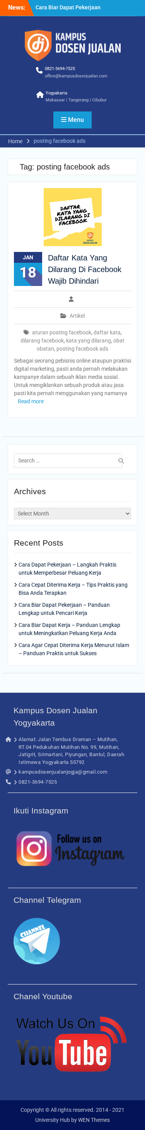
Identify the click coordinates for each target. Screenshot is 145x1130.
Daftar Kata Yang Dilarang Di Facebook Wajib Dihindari (84, 269)
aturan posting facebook (61, 332)
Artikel (77, 316)
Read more (31, 401)
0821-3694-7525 (60, 68)
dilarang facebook (42, 340)
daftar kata (107, 332)
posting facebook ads (82, 349)
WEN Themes (94, 1120)
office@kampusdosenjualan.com (76, 76)
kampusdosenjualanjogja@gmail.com (63, 772)
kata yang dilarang (88, 340)
